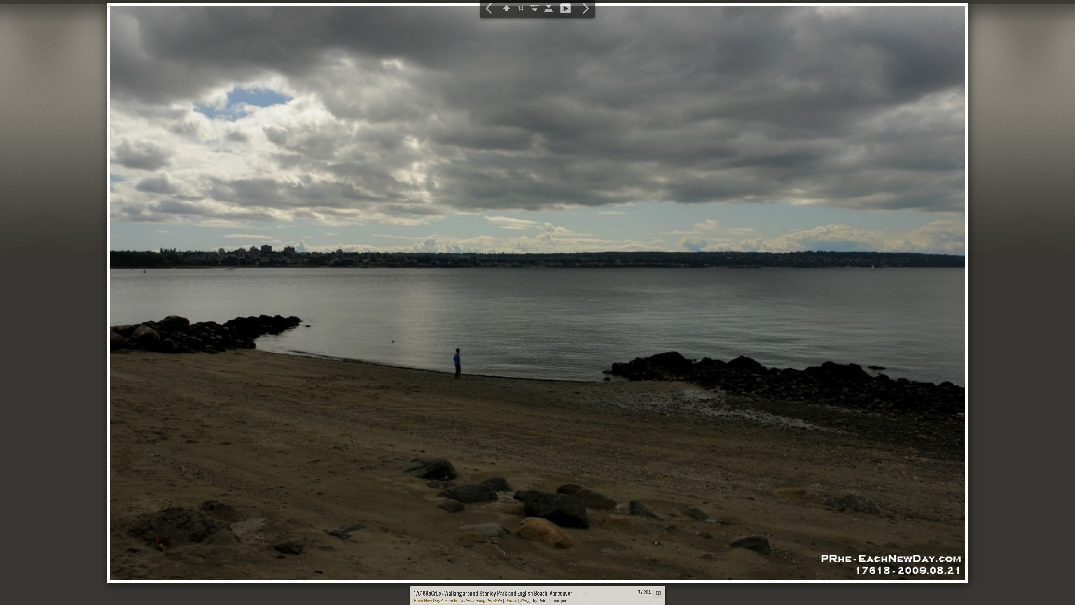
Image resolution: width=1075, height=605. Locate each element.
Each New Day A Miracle (435, 600)
